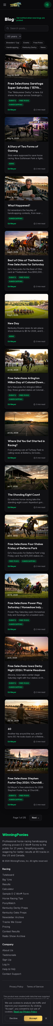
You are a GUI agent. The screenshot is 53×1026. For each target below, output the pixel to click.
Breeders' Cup (12, 43)
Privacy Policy (16, 986)
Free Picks (38, 43)
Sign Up (6, 959)
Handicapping (12, 47)
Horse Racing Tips (12, 898)
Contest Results (11, 931)
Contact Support (11, 973)
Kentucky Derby (30, 47)
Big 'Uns (7, 879)
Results (6, 884)
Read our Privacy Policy (25, 1011)
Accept (33, 1018)
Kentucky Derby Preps (15, 907)
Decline (14, 1018)
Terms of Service (35, 986)
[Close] (46, 1018)
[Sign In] (47, 5)
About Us (7, 950)
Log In (5, 964)
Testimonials (9, 955)
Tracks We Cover (12, 922)
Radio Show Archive (13, 936)
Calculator (8, 889)
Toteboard (8, 874)
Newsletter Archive (13, 917)
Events (26, 43)
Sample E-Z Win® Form (15, 893)
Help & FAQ (8, 969)
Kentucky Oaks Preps (14, 912)
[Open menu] (5, 5)
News (43, 47)
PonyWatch (8, 903)
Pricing (6, 926)
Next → (35, 817)
